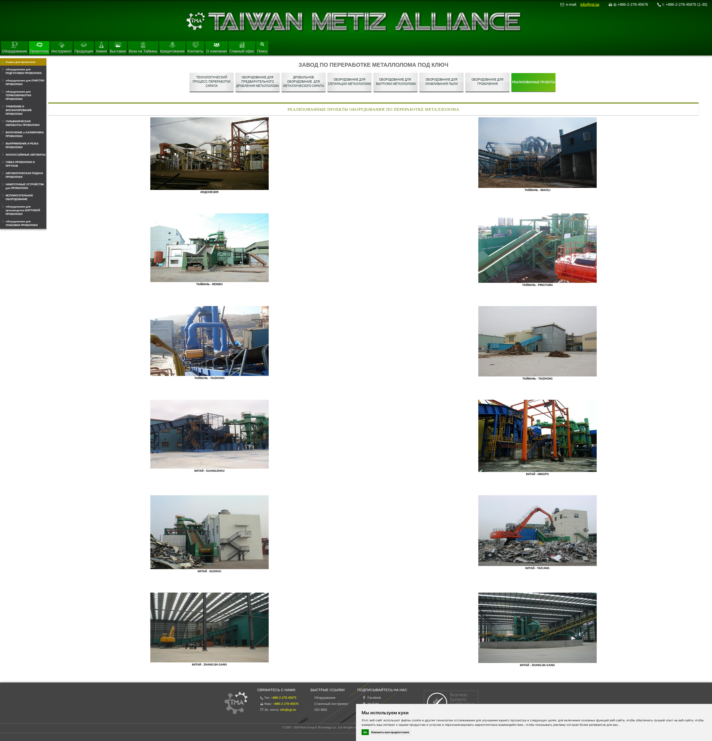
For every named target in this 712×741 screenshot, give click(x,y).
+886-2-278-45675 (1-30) (686, 4)
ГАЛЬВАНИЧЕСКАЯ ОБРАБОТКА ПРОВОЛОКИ (22, 123)
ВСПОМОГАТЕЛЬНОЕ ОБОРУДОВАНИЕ (19, 197)
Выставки (118, 51)
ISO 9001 (320, 710)
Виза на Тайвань (143, 51)
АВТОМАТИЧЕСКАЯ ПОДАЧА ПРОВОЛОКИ (24, 175)
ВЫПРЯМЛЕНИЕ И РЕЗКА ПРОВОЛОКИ (22, 145)
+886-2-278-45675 (283, 697)
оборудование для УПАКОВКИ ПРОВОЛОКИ (22, 223)
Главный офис (242, 51)
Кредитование (172, 51)
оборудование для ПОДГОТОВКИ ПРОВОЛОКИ (24, 71)
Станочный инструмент (331, 704)
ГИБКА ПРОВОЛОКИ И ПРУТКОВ (20, 164)
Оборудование (14, 51)
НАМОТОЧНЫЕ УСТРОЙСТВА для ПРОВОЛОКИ (25, 186)
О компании (216, 51)
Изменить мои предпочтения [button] (390, 732)
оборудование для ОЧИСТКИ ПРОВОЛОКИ (25, 82)
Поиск (262, 51)
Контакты (195, 51)
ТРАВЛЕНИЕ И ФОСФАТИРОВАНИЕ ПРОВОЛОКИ (19, 110)
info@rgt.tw (589, 4)
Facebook (373, 697)
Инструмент (61, 51)
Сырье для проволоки (20, 61)
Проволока (39, 51)
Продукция (84, 51)
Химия (101, 51)
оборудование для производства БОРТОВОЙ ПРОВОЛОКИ (23, 210)
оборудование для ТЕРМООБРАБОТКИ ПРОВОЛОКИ (18, 95)
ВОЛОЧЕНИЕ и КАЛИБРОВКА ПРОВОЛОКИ (25, 134)
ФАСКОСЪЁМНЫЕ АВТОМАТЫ (26, 154)
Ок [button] (365, 732)
